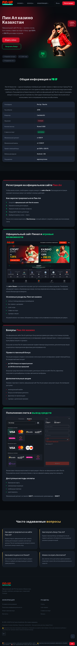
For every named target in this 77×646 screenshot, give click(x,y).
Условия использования (9, 604)
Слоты (43, 604)
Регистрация (68, 3)
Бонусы (30, 3)
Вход (58, 3)
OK (72, 643)
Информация (42, 3)
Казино (20, 3)
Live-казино (44, 607)
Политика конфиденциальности (12, 607)
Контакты (5, 614)
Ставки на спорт (46, 610)
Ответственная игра (8, 610)
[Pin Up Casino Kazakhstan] (7, 3)
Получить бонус (11, 46)
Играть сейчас (10, 40)
